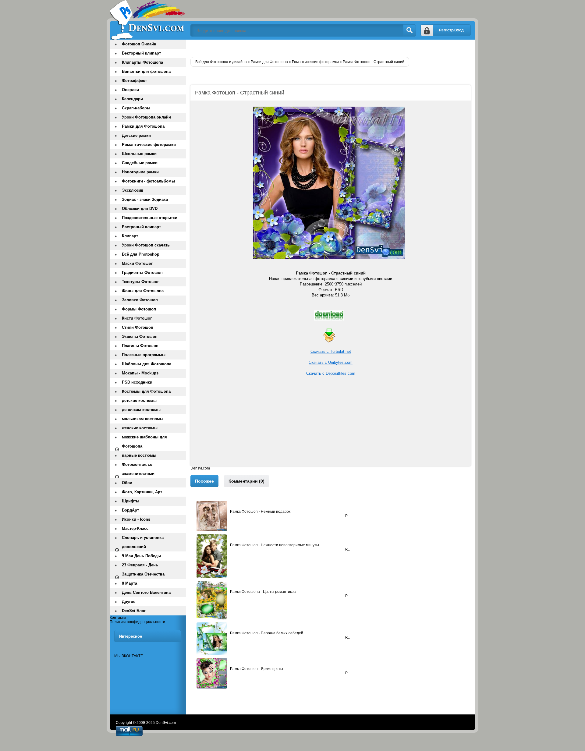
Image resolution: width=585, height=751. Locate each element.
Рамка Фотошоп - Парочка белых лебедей (266, 633)
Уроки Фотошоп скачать (146, 245)
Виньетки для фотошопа (146, 71)
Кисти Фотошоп (137, 318)
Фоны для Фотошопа (143, 291)
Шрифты (130, 501)
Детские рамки (136, 135)
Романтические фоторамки (149, 144)
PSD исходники (137, 382)
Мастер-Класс (135, 528)
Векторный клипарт (141, 53)
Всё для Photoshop (140, 254)
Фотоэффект (134, 80)
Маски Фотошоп (138, 263)
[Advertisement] (330, 423)
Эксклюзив (133, 190)
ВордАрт (130, 510)
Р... (347, 516)
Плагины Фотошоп (140, 345)
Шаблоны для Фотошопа (146, 364)
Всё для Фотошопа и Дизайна (148, 20)
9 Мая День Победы (141, 556)
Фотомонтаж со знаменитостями (138, 469)
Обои (127, 482)
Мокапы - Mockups (140, 373)
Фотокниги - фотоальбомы (148, 181)
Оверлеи (130, 89)
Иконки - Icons (136, 519)
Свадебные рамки (140, 163)
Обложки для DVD (140, 208)
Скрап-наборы (136, 108)
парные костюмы (139, 455)
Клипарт (130, 236)
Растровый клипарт (141, 227)
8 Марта (129, 583)
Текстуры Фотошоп (141, 281)
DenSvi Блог (134, 610)
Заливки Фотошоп (140, 300)
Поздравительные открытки (149, 217)
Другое (128, 601)
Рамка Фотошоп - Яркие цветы (256, 669)
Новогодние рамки (140, 172)
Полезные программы (143, 354)
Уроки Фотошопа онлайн (146, 117)
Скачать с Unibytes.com (331, 362)
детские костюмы (139, 400)
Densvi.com (200, 468)
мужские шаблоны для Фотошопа (144, 441)
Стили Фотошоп (137, 327)
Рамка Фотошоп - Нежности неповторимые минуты (274, 545)
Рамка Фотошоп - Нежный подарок (260, 511)
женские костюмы (140, 428)
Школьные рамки (139, 153)
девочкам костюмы (141, 409)
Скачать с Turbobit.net (330, 351)
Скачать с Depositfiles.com (330, 373)
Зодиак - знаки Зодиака (145, 199)
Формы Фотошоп (139, 309)
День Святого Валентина (146, 592)
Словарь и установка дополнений (143, 542)
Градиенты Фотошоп (142, 272)
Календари (132, 99)
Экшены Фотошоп (140, 336)
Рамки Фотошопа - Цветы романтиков (263, 592)
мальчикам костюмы (142, 418)
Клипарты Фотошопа (142, 62)
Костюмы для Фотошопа (146, 391)
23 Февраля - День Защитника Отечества (143, 569)
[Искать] (409, 30)
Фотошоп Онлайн (139, 44)
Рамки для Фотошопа (143, 126)
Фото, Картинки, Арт (142, 492)
